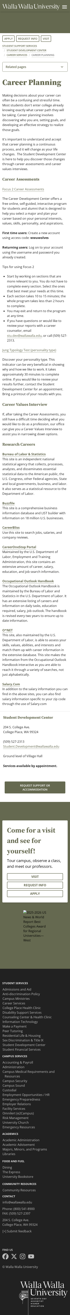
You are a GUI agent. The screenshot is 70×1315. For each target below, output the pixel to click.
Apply (8, 38)
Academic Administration (21, 1140)
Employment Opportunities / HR (26, 1095)
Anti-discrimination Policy (21, 994)
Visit (46, 38)
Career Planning (43, 55)
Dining (7, 1167)
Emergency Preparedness (21, 1099)
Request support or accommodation (35, 787)
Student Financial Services (22, 1049)
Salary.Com (11, 684)
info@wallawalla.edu (17, 1202)
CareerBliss (11, 527)
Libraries (9, 1154)
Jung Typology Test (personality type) (29, 350)
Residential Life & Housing (22, 1036)
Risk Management (16, 1118)
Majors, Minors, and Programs (25, 1149)
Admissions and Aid (17, 989)
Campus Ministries (16, 999)
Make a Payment (15, 1026)
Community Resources (19, 1190)
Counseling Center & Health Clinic (27, 1017)
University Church (16, 1122)
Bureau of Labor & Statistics (24, 454)
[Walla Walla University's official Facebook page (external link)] (6, 1257)
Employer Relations (17, 1104)
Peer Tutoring (13, 1031)
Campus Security (15, 1081)
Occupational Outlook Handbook (28, 581)
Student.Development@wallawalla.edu (31, 746)
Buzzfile (8, 503)
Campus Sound (14, 1085)
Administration (13, 1067)
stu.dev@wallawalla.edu (24, 336)
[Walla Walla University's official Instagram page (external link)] (23, 1257)
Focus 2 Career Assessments (23, 189)
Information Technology (20, 1022)
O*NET (7, 630)
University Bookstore (18, 1177)
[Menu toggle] (64, 7)
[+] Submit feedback (17, 1231)
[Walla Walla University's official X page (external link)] (15, 1257)
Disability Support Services (22, 1012)
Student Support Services (19, 46)
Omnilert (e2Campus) (18, 1113)
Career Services (17, 55)
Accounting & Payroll (18, 1062)
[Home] (31, 7)
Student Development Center (26, 50)
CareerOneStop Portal (19, 547)
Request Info (27, 38)
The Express (11, 1172)
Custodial (9, 1090)
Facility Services (14, 1109)
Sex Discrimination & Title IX (23, 1040)
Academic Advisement (19, 1145)
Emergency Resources (19, 1127)
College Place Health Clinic (22, 1008)
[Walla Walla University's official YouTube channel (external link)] (32, 1257)
